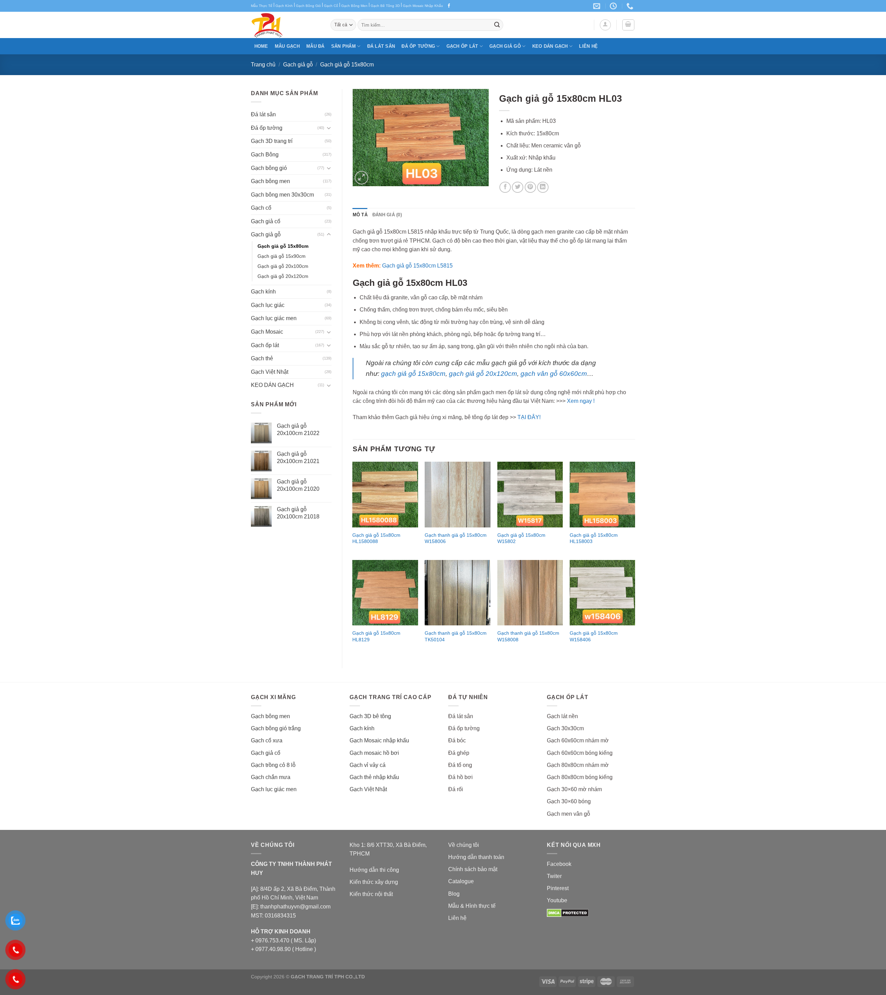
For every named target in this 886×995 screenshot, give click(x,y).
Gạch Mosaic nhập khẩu (379, 740)
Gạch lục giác (267, 305)
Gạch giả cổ (265, 221)
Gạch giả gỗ (505, 46)
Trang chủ (263, 64)
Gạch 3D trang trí (271, 141)
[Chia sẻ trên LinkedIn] (543, 187)
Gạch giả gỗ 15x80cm (347, 64)
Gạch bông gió (269, 168)
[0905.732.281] (630, 6)
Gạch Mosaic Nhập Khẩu (423, 6)
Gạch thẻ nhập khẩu (374, 777)
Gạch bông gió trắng (276, 728)
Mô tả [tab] (360, 214)
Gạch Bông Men (354, 6)
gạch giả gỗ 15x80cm (413, 373)
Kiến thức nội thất (371, 894)
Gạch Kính (284, 6)
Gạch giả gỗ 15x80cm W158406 (594, 636)
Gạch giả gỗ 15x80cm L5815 (417, 266)
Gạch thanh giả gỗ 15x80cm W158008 (528, 636)
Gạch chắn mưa (270, 777)
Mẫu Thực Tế (261, 6)
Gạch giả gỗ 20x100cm (282, 266)
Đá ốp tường (418, 46)
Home (261, 46)
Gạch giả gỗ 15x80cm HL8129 (376, 636)
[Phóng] (361, 177)
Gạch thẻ (262, 358)
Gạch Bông (265, 154)
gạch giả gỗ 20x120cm (483, 373)
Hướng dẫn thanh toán (476, 857)
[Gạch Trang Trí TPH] (285, 25)
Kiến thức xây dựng (374, 882)
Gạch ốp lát (462, 46)
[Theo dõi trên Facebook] (449, 5)
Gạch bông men (270, 181)
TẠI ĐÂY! (529, 417)
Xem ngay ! (581, 401)
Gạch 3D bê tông (370, 716)
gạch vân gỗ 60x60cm (554, 373)
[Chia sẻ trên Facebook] (505, 187)
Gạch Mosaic (267, 332)
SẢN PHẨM (343, 46)
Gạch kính (263, 292)
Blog (454, 894)
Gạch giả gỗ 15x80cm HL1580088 (376, 538)
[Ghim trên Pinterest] (530, 187)
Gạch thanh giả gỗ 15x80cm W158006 (456, 538)
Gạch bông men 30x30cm (282, 195)
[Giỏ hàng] (628, 24)
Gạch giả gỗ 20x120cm (282, 276)
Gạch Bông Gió (308, 6)
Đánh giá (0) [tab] (387, 214)
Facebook (559, 864)
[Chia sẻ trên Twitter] (517, 187)
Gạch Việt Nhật (269, 372)
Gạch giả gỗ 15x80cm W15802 (521, 538)
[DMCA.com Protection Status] (568, 913)
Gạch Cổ (331, 6)
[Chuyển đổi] (329, 128)
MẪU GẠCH (287, 46)
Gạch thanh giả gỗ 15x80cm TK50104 (456, 636)
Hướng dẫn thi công (374, 870)
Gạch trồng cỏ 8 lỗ (273, 765)
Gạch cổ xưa (266, 740)
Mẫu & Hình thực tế (472, 906)
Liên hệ (588, 46)
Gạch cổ (261, 208)
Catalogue (461, 881)
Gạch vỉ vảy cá (368, 765)
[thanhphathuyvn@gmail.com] (597, 6)
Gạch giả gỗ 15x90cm (281, 256)
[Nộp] (497, 25)
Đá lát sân (381, 46)
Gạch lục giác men (274, 318)
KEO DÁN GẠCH (550, 46)
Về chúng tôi (463, 845)
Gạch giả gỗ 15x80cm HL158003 (594, 538)
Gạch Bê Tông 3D (385, 6)
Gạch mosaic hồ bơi (374, 753)
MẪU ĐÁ (315, 46)
